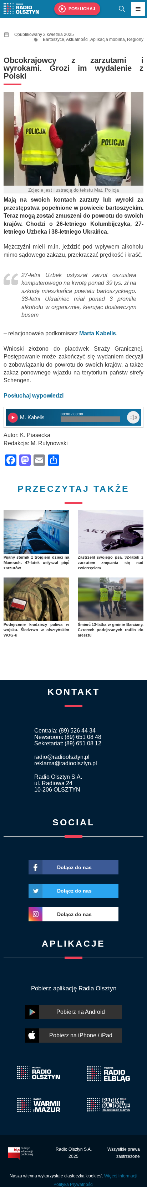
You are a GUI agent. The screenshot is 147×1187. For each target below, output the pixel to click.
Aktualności (77, 39)
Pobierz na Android (80, 1012)
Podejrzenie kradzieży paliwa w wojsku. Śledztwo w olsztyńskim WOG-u (36, 630)
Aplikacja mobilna (107, 39)
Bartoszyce (53, 39)
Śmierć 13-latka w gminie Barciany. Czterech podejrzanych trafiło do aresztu (110, 630)
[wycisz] (133, 417)
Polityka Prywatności (73, 1184)
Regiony (135, 39)
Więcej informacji (120, 1175)
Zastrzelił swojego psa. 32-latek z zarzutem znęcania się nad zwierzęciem (110, 562)
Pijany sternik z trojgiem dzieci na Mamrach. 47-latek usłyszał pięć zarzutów (36, 562)
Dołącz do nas (74, 867)
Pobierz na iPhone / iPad (80, 1035)
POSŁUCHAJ (82, 8)
